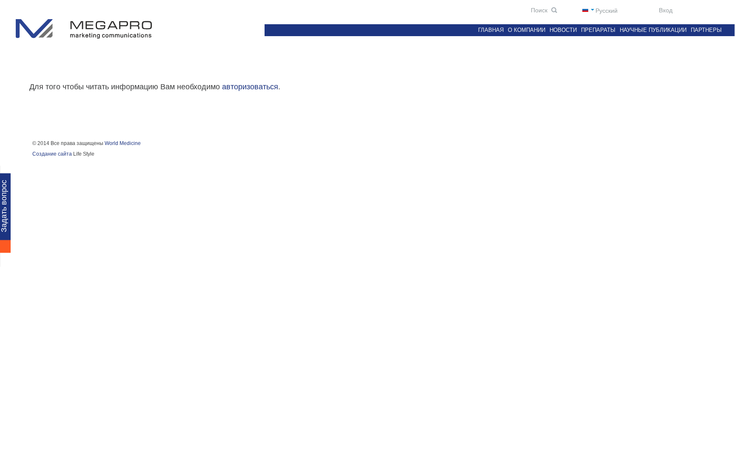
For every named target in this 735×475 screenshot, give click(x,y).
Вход (664, 10)
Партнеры (706, 30)
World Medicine (123, 143)
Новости (563, 30)
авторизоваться (250, 86)
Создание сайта (52, 154)
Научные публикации (653, 30)
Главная (491, 30)
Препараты (598, 30)
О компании (526, 30)
